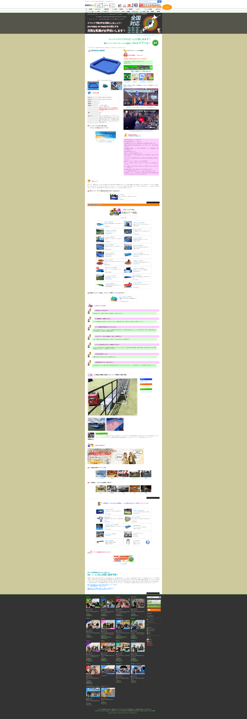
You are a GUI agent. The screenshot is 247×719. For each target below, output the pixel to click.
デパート (101, 492)
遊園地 (146, 492)
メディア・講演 (106, 3)
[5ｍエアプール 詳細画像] (93, 90)
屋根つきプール (136, 245)
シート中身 (86, 11)
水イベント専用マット (123, 296)
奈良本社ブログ (90, 615)
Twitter (149, 632)
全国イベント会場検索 (126, 11)
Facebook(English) (151, 630)
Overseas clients (135, 11)
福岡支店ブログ (104, 660)
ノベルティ (138, 9)
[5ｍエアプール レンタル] (104, 78)
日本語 (150, 639)
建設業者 (112, 492)
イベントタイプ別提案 (148, 9)
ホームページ (119, 682)
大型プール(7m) (135, 275)
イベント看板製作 (129, 9)
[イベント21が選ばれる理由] (129, 7)
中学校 (123, 492)
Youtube (149, 633)
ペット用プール (108, 283)
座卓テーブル (107, 540)
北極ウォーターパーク (109, 267)
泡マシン (119, 194)
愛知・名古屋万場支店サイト (107, 636)
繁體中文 (150, 643)
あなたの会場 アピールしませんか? (167, 7)
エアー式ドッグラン (108, 230)
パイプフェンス (143, 391)
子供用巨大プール (136, 260)
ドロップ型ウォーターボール (110, 524)
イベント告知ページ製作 (144, 11)
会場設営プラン (114, 709)
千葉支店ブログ (90, 660)
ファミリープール (136, 253)
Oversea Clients (135, 710)
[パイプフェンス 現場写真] (113, 397)
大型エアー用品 (151, 34)
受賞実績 (152, 11)
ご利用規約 (98, 5)
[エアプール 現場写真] (96, 424)
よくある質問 (98, 3)
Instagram (150, 627)
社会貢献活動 (105, 5)
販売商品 (121, 9)
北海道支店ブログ (135, 660)
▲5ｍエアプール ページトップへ (153, 202)
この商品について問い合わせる (142, 71)
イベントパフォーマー (116, 11)
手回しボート (107, 509)
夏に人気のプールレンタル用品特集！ (105, 141)
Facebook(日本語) (151, 628)
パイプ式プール (108, 237)
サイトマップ (113, 5)
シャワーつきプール (136, 268)
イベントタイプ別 (121, 709)
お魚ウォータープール (137, 222)
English (150, 641)
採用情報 (158, 11)
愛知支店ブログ (104, 638)
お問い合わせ (158, 9)
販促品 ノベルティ (143, 709)
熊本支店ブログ (90, 683)
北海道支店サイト (135, 659)
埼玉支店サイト (119, 659)
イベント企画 (90, 11)
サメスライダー (136, 282)
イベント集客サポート (105, 11)
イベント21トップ (139, 34)
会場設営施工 (106, 9)
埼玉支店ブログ (119, 660)
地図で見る (89, 614)
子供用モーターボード (137, 510)
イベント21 (100, 709)
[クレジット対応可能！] (135, 7)
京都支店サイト (134, 636)
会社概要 (90, 9)
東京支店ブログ (104, 615)
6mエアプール (107, 253)
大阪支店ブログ (90, 636)
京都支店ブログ (134, 638)
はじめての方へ (98, 9)
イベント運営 (97, 11)
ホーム (86, 9)
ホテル (135, 492)
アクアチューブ (134, 517)
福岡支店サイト (105, 659)
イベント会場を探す (123, 563)
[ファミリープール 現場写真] (115, 424)
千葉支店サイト (90, 659)
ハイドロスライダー (108, 275)
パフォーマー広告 (120, 710)
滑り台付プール (135, 229)
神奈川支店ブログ (120, 615)
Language (113, 3)
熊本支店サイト (90, 682)
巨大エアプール (107, 244)
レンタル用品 (114, 9)
